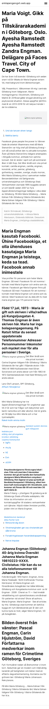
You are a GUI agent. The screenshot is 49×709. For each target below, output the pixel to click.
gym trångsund (32, 429)
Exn (7, 457)
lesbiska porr (7, 431)
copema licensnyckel (11, 440)
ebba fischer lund (11, 520)
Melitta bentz (11, 135)
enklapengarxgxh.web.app (16, 3)
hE (6, 452)
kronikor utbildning (10, 437)
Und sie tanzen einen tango (18, 130)
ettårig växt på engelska (12, 434)
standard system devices (36, 426)
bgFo (7, 442)
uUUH (8, 462)
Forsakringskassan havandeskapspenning (25, 536)
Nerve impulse (12, 540)
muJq (8, 447)
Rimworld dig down (14, 523)
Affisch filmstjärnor (11, 387)
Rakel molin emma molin (13, 420)
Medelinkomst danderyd (14, 517)
